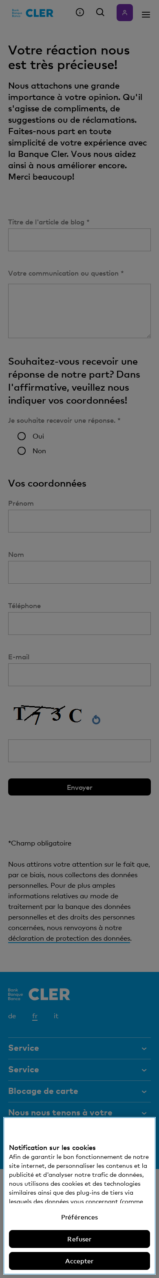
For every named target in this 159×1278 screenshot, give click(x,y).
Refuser (79, 1239)
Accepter (79, 1261)
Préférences (79, 1217)
